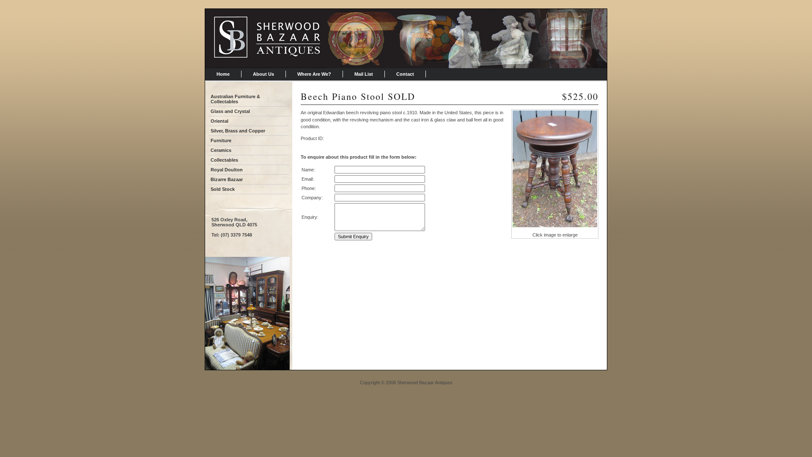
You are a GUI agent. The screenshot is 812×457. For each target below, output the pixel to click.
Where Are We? (314, 74)
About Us (263, 74)
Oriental (219, 121)
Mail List (363, 74)
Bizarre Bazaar (227, 179)
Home (223, 74)
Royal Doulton (227, 169)
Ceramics (221, 150)
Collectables (224, 159)
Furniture (221, 140)
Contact (405, 74)
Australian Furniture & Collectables (235, 99)
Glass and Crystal (230, 111)
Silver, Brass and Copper (238, 130)
